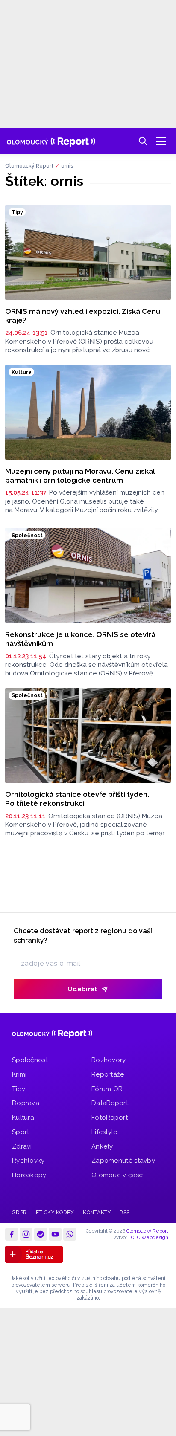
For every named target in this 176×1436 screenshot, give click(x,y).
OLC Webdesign (149, 1237)
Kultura (23, 1117)
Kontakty (97, 1213)
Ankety (102, 1146)
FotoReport (109, 1117)
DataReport (109, 1103)
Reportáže (107, 1074)
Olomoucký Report (29, 166)
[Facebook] (11, 1234)
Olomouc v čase (117, 1175)
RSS (124, 1213)
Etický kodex (55, 1213)
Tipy (18, 1089)
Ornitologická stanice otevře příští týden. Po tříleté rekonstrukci (77, 799)
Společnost (30, 1060)
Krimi (19, 1074)
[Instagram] (26, 1234)
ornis (67, 166)
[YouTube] (55, 1234)
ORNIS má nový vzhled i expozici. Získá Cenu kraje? (83, 315)
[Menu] (161, 141)
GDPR (19, 1213)
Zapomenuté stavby (123, 1160)
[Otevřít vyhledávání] (143, 141)
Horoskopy (29, 1175)
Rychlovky (28, 1160)
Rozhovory (108, 1060)
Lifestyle (104, 1132)
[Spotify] (40, 1234)
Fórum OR (107, 1089)
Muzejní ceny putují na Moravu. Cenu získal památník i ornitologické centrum (80, 475)
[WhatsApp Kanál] (69, 1234)
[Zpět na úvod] (51, 141)
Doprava (25, 1103)
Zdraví (22, 1146)
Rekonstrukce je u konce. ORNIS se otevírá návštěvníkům (80, 639)
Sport (20, 1132)
